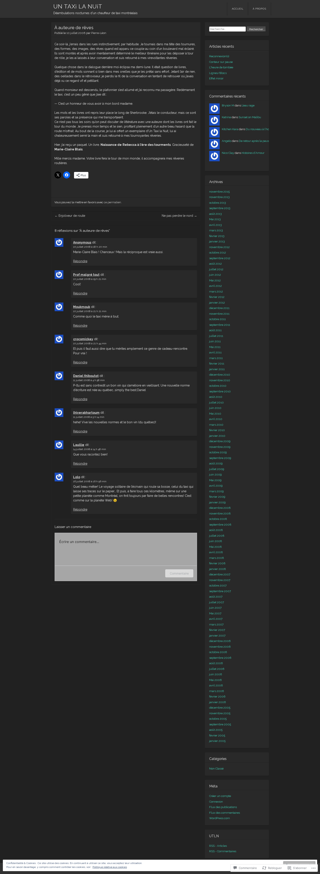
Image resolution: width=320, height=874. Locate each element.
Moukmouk (81, 307)
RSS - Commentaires (222, 851)
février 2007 (217, 630)
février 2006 (217, 696)
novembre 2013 (219, 197)
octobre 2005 (218, 718)
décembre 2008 (220, 507)
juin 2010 (215, 408)
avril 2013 (215, 225)
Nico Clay (228, 153)
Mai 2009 (215, 480)
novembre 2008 (220, 513)
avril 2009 (216, 485)
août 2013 (215, 213)
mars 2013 (216, 230)
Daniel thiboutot (86, 376)
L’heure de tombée (221, 67)
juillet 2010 (216, 402)
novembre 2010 (219, 380)
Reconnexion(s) (219, 56)
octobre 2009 (218, 452)
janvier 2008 (217, 569)
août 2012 (215, 263)
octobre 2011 (217, 319)
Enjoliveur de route (70, 215)
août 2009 (216, 463)
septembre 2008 (220, 524)
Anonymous (82, 242)
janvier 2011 (217, 369)
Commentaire (179, 573)
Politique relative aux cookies (110, 867)
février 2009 (217, 496)
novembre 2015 (219, 191)
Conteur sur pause (221, 62)
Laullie (78, 445)
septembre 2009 (220, 458)
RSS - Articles (218, 845)
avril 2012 (215, 285)
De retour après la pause (254, 141)
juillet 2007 (216, 602)
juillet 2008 (216, 535)
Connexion (216, 801)
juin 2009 (215, 474)
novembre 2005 (219, 713)
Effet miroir (216, 78)
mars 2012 (216, 291)
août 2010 (215, 396)
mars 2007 (216, 624)
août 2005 (215, 729)
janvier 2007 (217, 635)
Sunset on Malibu (250, 117)
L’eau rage (248, 105)
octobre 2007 (218, 585)
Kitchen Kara (230, 129)
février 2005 (217, 735)
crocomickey (83, 339)
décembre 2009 (220, 441)
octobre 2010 (217, 385)
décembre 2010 (219, 374)
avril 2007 (215, 618)
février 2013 (216, 236)
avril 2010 (215, 419)
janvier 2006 (217, 702)
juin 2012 (215, 274)
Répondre (80, 261)
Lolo (76, 477)
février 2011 (216, 363)
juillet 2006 (216, 669)
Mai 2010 (215, 413)
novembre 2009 (220, 447)
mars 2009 (216, 491)
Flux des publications (223, 807)
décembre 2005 (219, 707)
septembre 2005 (220, 724)
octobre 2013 (217, 202)
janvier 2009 (217, 502)
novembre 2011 (219, 313)
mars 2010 (216, 424)
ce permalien (112, 202)
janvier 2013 (217, 241)
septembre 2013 (219, 208)
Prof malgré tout (86, 274)
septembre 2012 (219, 258)
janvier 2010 (217, 435)
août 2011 (215, 330)
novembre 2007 (219, 580)
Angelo (226, 141)
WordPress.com (219, 818)
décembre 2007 (219, 574)
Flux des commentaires (224, 812)
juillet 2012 (216, 269)
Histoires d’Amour (253, 153)
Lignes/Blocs (218, 73)
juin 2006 (215, 674)
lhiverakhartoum (86, 412)
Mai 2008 (215, 546)
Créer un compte (220, 796)
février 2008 (217, 563)
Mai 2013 (215, 219)
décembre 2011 (219, 308)
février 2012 (216, 297)
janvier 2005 (217, 741)
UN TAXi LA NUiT (77, 6)
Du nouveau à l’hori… (259, 129)
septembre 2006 (220, 657)
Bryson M (228, 105)
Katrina (226, 117)
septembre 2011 (219, 324)
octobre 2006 (218, 652)
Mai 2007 (215, 613)
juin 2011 (215, 341)
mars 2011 (216, 358)
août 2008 (216, 530)
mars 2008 (216, 558)
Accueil (238, 8)
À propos (259, 8)
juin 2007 (215, 607)
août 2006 (216, 663)
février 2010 (217, 430)
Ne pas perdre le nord (179, 215)
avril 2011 (215, 352)
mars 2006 (216, 691)
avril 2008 (216, 552)
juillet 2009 (216, 469)
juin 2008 (215, 541)
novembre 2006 (220, 646)
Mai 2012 (215, 280)
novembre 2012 (219, 247)
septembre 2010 (220, 391)
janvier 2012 (217, 302)
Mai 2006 (215, 680)
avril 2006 (216, 685)
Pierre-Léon (98, 33)
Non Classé (216, 768)
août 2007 (215, 596)
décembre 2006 (220, 641)
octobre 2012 (217, 252)
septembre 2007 (220, 591)
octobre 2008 (218, 519)
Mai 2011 (215, 347)
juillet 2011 (216, 336)
